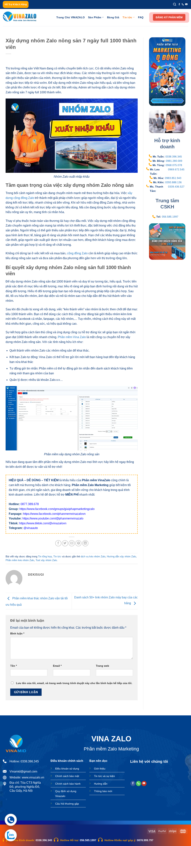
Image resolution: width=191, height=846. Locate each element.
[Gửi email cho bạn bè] (72, 543)
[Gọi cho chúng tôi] (183, 4)
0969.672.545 (176, 169)
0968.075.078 (174, 165)
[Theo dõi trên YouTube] (186, 4)
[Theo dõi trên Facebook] (179, 4)
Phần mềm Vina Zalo (72, 337)
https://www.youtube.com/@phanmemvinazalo (52, 518)
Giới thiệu (99, 768)
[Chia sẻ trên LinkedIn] (85, 543)
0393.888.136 (173, 182)
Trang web (102, 665)
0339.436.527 (176, 186)
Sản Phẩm (94, 17)
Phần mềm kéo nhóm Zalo (20, 560)
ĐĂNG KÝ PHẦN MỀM (169, 17)
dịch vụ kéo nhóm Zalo (93, 556)
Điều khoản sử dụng (67, 768)
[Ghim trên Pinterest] (78, 543)
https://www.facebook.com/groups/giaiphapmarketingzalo (57, 509)
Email (57, 665)
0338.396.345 (173, 156)
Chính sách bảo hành (68, 783)
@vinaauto (31, 528)
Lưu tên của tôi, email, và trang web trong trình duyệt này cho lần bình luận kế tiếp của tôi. (74, 683)
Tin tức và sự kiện (104, 776)
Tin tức (127, 17)
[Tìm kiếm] (174, 4)
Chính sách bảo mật (67, 776)
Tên (13, 665)
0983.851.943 (173, 178)
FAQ (141, 17)
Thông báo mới (103, 791)
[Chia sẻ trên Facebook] (58, 543)
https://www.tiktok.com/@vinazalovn (42, 523)
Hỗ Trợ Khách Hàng (16, 4)
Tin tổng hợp (45, 556)
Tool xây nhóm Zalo (46, 560)
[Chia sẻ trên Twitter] (65, 543)
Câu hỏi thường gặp (67, 803)
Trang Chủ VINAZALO (70, 17)
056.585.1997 (170, 216)
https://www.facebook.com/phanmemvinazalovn (54, 513)
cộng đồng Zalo (77, 253)
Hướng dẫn (100, 783)
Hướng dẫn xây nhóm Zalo (121, 556)
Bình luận (17, 633)
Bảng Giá (113, 17)
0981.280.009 (174, 160)
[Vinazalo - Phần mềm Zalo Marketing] (19, 17)
